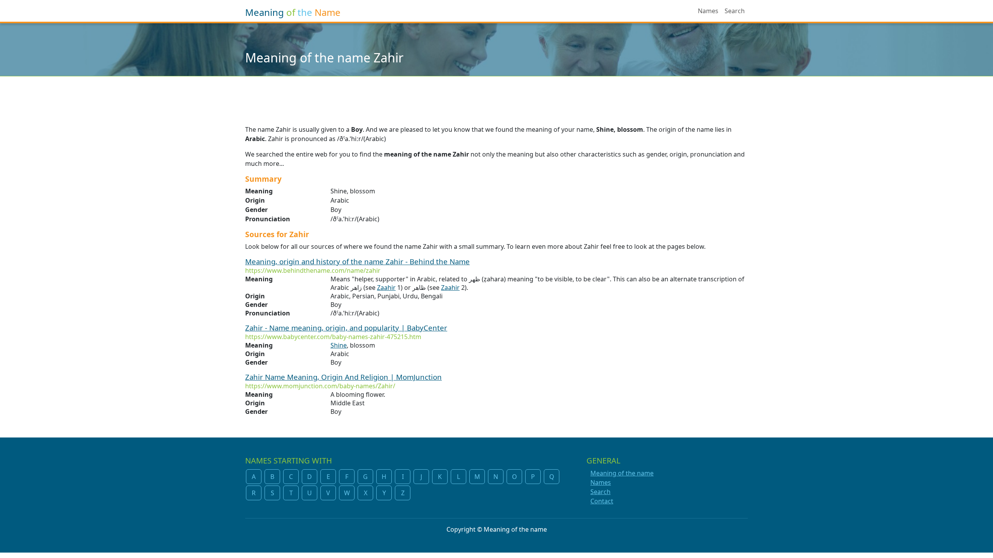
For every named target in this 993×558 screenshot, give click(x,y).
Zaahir (386, 287)
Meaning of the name (622, 473)
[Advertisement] (496, 95)
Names (708, 11)
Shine (338, 345)
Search (735, 11)
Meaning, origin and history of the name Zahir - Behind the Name (357, 261)
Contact (601, 501)
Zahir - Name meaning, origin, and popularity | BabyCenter (346, 327)
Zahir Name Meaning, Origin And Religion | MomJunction (343, 377)
